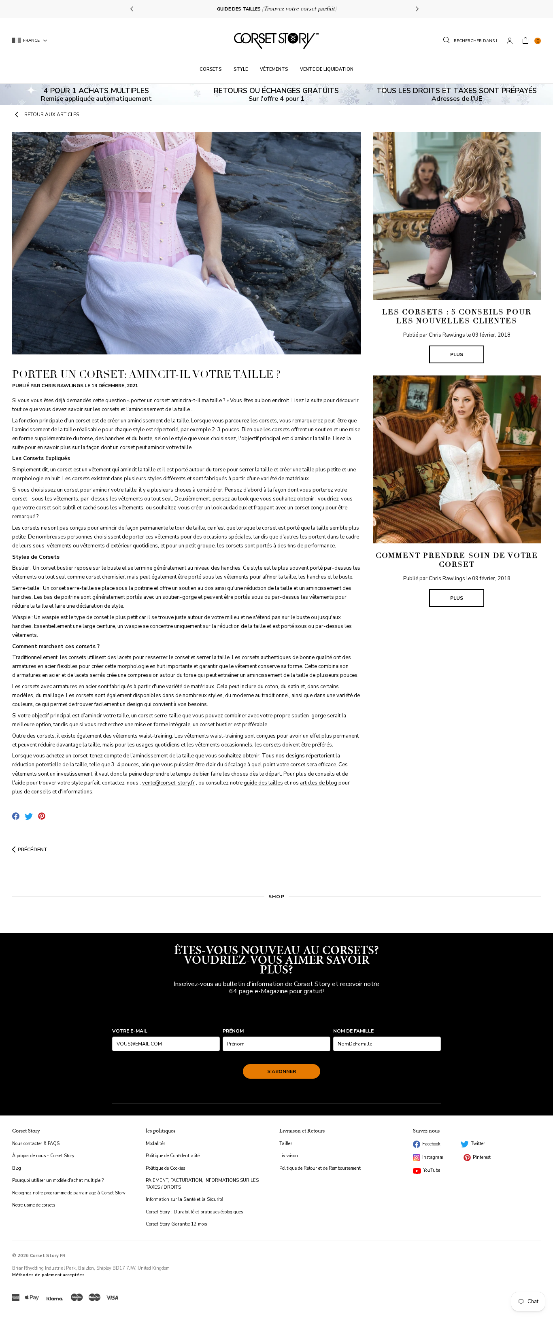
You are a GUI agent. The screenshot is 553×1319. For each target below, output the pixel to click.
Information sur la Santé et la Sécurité (184, 1199)
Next (416, 9)
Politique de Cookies (165, 1168)
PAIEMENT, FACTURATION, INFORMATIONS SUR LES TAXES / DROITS (202, 1183)
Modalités (155, 1144)
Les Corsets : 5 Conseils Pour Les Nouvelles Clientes (456, 316)
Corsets (210, 69)
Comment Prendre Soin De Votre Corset (457, 560)
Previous (132, 9)
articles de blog (318, 783)
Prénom (233, 1031)
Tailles (285, 1144)
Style (241, 69)
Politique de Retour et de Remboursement (320, 1168)
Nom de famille (353, 1031)
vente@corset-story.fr (168, 783)
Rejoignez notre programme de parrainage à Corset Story (68, 1193)
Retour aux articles (51, 114)
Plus (456, 354)
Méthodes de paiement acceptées (48, 1275)
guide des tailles (263, 783)
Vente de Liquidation (326, 69)
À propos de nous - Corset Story (43, 1156)
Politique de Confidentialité (173, 1156)
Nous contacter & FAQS (36, 1144)
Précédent (32, 849)
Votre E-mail (129, 1031)
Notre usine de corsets (33, 1205)
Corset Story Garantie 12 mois (176, 1224)
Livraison (288, 1156)
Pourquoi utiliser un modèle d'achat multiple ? (58, 1180)
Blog (16, 1168)
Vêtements (274, 69)
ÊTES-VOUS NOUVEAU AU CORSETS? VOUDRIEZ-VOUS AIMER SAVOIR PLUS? (276, 959)
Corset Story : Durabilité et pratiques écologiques (194, 1212)
